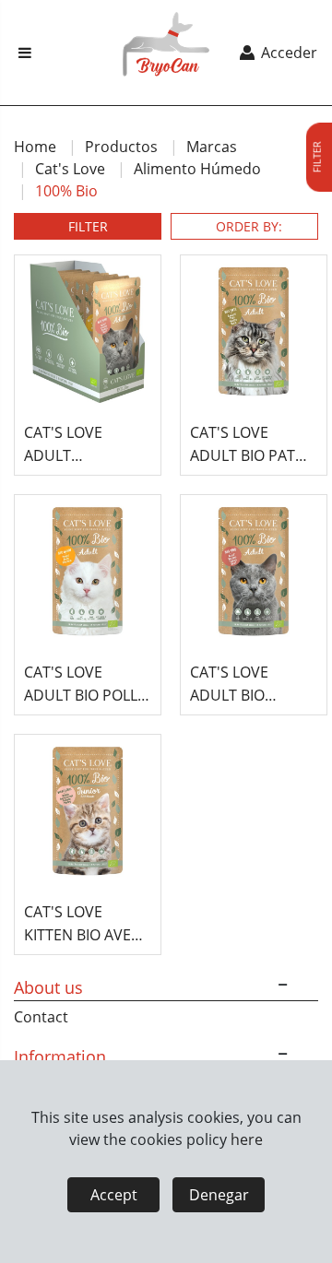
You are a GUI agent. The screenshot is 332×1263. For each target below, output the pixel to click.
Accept (113, 1195)
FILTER (88, 226)
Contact (41, 1017)
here (247, 1139)
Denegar (219, 1195)
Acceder (287, 52)
